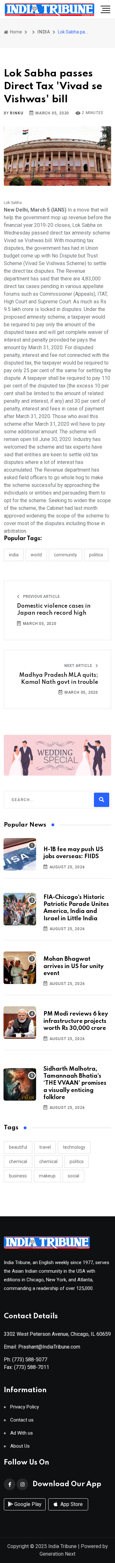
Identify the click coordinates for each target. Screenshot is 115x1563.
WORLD (36, 554)
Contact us (22, 1420)
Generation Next (57, 1554)
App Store (71, 1504)
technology (74, 1147)
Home (15, 31)
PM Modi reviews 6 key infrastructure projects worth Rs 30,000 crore (75, 1021)
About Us (20, 1446)
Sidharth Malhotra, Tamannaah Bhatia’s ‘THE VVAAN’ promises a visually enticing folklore (74, 1083)
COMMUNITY (65, 554)
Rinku (16, 113)
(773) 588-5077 (29, 1360)
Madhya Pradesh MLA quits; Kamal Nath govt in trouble (58, 678)
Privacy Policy (24, 1407)
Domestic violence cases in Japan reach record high (53, 609)
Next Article (78, 665)
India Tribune (62, 1546)
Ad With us (21, 1433)
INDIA (43, 31)
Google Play (27, 1504)
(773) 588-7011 (31, 1367)
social (73, 1175)
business (18, 1175)
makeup (47, 1175)
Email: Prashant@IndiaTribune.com (42, 1347)
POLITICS (96, 554)
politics (77, 1161)
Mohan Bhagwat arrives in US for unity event (73, 966)
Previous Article (41, 596)
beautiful (18, 1147)
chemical (18, 1161)
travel (45, 1147)
